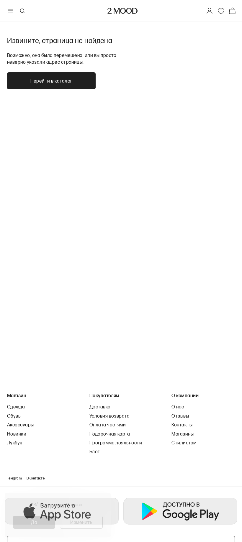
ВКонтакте (36, 478)
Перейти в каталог (51, 80)
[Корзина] (233, 10)
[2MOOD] (122, 11)
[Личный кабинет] (209, 10)
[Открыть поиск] (22, 10)
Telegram (14, 478)
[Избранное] (221, 10)
